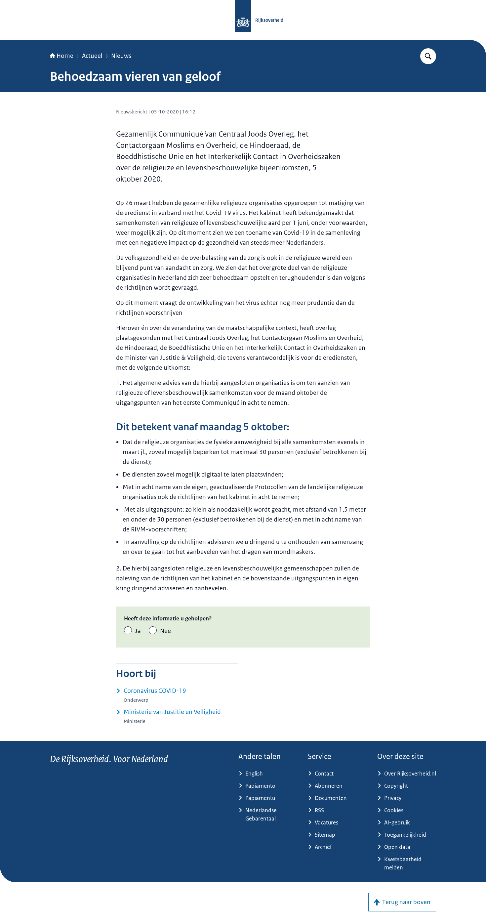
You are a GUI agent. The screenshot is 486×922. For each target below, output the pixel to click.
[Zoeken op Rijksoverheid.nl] (428, 56)
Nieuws (121, 56)
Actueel (92, 56)
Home (65, 56)
